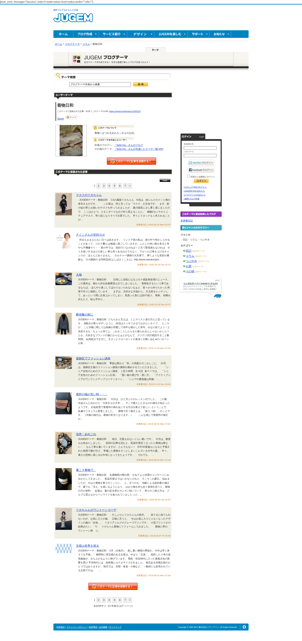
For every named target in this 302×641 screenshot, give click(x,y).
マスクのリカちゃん (89, 195)
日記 (188, 250)
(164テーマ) (200, 271)
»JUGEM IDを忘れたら (194, 191)
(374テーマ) (203, 261)
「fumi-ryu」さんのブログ (128, 145)
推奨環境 (93, 627)
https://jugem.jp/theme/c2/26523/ (125, 111)
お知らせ (220, 34)
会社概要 (103, 627)
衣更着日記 (187, 220)
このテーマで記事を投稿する (131, 161)
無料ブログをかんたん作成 (65, 10)
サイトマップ (115, 627)
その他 (190, 271)
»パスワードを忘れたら (194, 195)
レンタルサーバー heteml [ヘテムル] (201, 283)
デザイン (140, 34)
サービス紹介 (113, 34)
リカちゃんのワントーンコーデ (96, 510)
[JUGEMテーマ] (155, 49)
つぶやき (191, 261)
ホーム (63, 34)
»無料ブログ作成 (191, 199)
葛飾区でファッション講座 (93, 358)
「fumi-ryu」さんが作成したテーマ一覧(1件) (138, 149)
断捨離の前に (84, 314)
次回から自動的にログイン (202, 177)
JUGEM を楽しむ (171, 34)
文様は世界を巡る (87, 545)
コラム (190, 256)
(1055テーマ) (198, 251)
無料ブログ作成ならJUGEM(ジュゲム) (73, 20)
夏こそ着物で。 (86, 470)
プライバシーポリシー (77, 627)
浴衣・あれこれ (86, 434)
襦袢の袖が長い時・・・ (92, 394)
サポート (199, 34)
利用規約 (60, 627)
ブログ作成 (86, 34)
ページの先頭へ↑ (244, 627)
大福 (79, 274)
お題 (188, 266)
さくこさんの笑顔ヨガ (90, 234)
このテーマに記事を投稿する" (113, 586)
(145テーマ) (200, 256)
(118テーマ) (197, 266)
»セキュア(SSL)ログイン (195, 187)
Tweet (60, 118)
